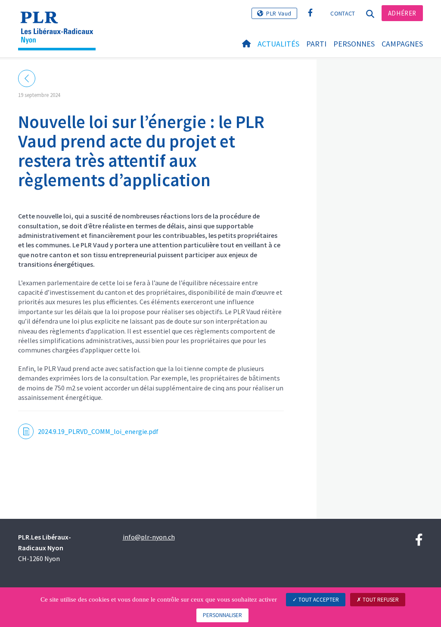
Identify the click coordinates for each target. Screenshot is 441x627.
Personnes (354, 44)
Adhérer (402, 13)
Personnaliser (222, 615)
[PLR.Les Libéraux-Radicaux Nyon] (60, 19)
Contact (342, 13)
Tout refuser (380, 599)
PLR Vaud (279, 13)
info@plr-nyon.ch (149, 537)
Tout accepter (318, 599)
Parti (316, 44)
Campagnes (402, 44)
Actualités (278, 44)
